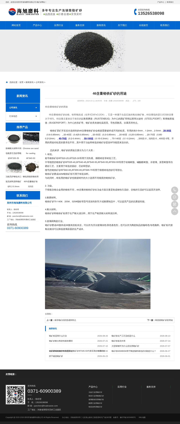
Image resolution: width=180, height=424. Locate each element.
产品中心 (160, 2)
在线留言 (143, 25)
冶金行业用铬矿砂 (95, 392)
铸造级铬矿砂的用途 (164, 320)
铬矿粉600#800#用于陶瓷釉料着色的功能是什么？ (134, 351)
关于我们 (122, 25)
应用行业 (58, 25)
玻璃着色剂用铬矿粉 (96, 400)
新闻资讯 (101, 25)
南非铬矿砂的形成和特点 (65, 320)
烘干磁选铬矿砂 (56, 356)
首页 (21, 82)
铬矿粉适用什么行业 (58, 336)
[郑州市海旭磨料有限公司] (44, 11)
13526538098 (174, 190)
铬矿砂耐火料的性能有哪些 (61, 341)
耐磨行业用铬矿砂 (95, 403)
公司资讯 (40, 82)
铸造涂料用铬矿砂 (95, 407)
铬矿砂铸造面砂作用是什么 (61, 351)
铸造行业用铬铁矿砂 (96, 396)
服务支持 (79, 25)
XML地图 (142, 417)
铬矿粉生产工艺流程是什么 (123, 336)
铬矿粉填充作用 (118, 341)
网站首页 (16, 25)
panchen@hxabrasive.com (23, 216)
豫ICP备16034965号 (128, 417)
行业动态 (13, 116)
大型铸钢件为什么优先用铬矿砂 (125, 346)
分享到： (49, 314)
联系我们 (170, 2)
